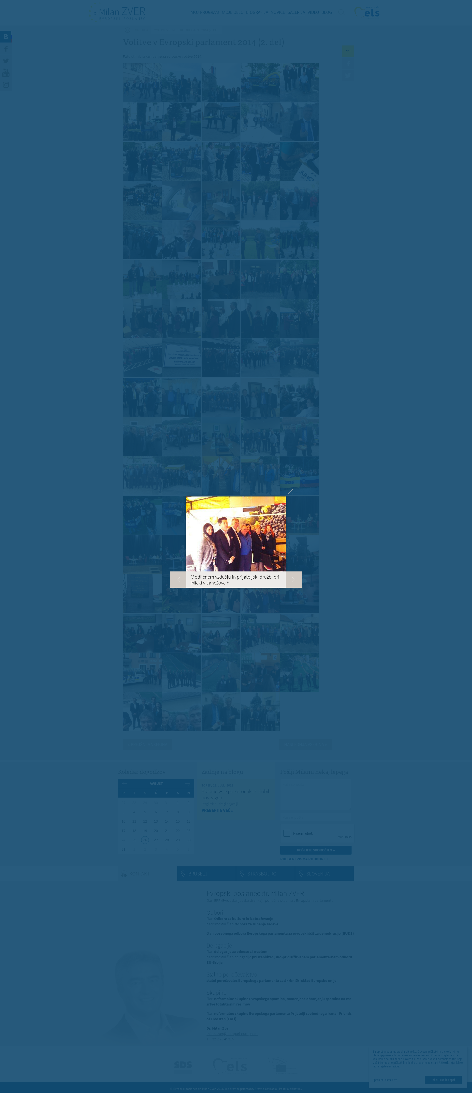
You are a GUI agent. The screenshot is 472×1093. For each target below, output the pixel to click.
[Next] (294, 579)
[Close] (290, 492)
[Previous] (178, 579)
